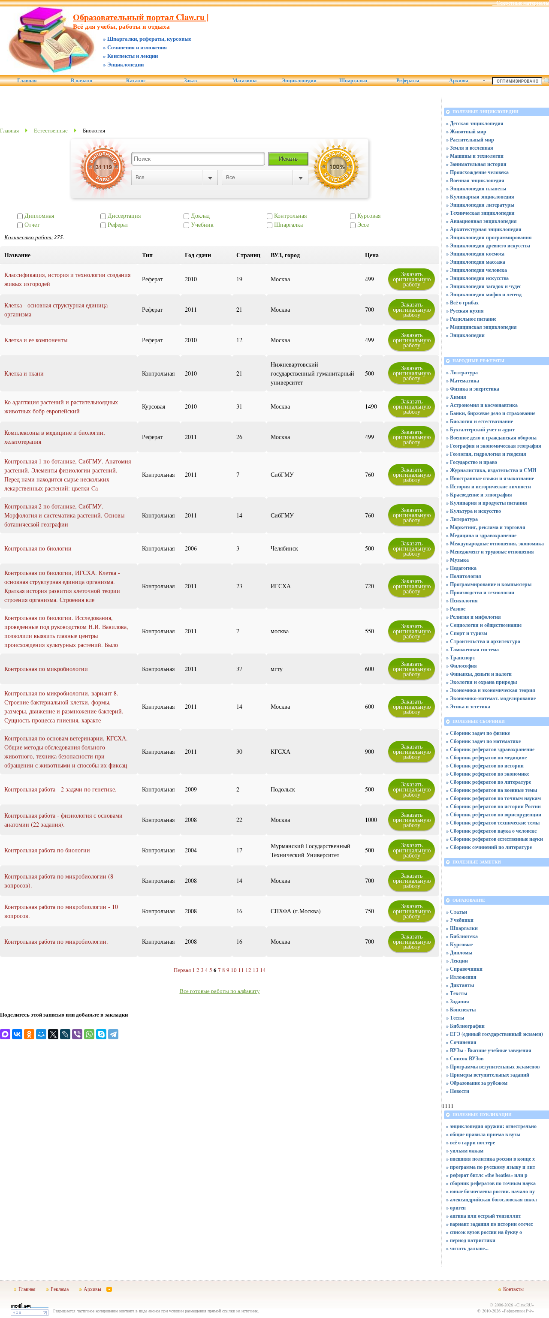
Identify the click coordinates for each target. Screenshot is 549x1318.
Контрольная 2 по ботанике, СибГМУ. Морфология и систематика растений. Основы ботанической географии (64, 515)
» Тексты (456, 993)
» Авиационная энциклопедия (481, 221)
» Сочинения (461, 1042)
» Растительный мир (470, 139)
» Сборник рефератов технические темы (493, 822)
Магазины (244, 81)
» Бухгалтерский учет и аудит (480, 429)
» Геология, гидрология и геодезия (486, 453)
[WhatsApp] (89, 1034)
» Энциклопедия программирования (489, 237)
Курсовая (368, 215)
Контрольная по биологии (38, 548)
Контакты (513, 1288)
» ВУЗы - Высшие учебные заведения (488, 1050)
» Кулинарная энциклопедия (480, 196)
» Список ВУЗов (464, 1058)
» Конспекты (461, 1009)
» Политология (463, 576)
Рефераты (407, 81)
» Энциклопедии (465, 335)
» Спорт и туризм (466, 633)
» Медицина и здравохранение (481, 535)
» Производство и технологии (480, 592)
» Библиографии (465, 1025)
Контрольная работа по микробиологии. (56, 941)
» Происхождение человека (477, 172)
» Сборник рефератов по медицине (486, 757)
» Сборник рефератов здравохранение (490, 749)
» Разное (455, 608)
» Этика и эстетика (468, 706)
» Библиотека (462, 936)
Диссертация (123, 215)
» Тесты (455, 1017)
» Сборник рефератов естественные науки (494, 839)
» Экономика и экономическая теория (490, 690)
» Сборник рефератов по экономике (487, 773)
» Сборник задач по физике (478, 733)
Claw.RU (524, 1305)
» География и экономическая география (493, 445)
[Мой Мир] (41, 1034)
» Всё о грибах (462, 302)
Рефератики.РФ (518, 1311)
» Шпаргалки (462, 928)
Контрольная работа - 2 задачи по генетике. (60, 789)
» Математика (462, 380)
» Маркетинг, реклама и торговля (485, 527)
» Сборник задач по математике (483, 741)
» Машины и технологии (475, 155)
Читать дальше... (469, 1248)
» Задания (457, 1001)
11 (241, 970)
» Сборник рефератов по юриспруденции (493, 814)
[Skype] (101, 1034)
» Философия (461, 665)
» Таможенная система (472, 649)
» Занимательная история (476, 164)
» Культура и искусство (473, 511)
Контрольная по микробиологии (46, 669)
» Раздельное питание (471, 318)
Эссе (362, 224)
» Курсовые (459, 944)
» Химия (456, 396)
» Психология (462, 600)
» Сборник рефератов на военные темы (491, 790)
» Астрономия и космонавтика (482, 405)
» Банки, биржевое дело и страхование (490, 413)
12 (248, 970)
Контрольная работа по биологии (47, 850)
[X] (53, 1034)
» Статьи (456, 911)
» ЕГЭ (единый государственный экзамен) (494, 1034)
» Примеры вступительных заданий (487, 1074)
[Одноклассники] (29, 1034)
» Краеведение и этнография (479, 494)
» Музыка (457, 559)
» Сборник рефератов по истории (485, 765)
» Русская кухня (465, 310)
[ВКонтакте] (17, 1034)
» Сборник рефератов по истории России (493, 806)
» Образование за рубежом (476, 1082)
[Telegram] (113, 1034)
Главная (27, 81)
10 (234, 970)
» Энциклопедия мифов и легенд (484, 294)
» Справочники (464, 968)
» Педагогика (461, 568)
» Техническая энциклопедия (480, 213)
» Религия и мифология (473, 616)
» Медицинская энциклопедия (481, 327)
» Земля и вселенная (469, 147)
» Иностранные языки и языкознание (490, 478)
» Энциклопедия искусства (477, 278)
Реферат (117, 224)
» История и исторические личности (488, 486)
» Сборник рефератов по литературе (488, 781)
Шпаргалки (353, 81)
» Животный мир (466, 131)
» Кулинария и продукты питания (486, 502)
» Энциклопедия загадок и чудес (483, 286)
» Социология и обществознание (484, 625)
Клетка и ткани (24, 373)
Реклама (60, 1288)
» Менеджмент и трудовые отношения (490, 551)
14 (263, 970)
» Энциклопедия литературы (480, 204)
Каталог (135, 81)
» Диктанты (460, 985)
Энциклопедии (299, 81)
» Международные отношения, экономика (495, 543)
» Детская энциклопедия (475, 123)
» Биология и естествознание (479, 421)
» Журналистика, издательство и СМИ (491, 470)
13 (256, 970)
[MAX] (5, 1034)
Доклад (199, 215)
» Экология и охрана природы (481, 682)
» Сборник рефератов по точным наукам (493, 798)
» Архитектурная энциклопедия (484, 229)
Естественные (51, 130)
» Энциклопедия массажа (475, 261)
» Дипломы (459, 952)
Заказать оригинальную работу (412, 279)
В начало (81, 81)
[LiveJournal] (65, 1034)
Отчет (31, 224)
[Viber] (77, 1034)
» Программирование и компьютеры (488, 584)
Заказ (190, 81)
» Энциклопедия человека (476, 270)
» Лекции (457, 960)
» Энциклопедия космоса (475, 253)
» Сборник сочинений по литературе (489, 847)
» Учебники (460, 920)
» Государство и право (471, 462)
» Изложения (461, 977)
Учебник (201, 224)
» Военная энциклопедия (475, 180)
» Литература (462, 372)
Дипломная (38, 215)
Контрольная (289, 215)
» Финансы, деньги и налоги (479, 673)
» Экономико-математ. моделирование (491, 698)
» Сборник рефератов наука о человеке (491, 830)
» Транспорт (460, 657)
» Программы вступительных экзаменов (493, 1066)
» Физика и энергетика (472, 388)
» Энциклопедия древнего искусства (488, 245)
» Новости (457, 1091)
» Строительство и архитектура (483, 641)
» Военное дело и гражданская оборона (491, 437)
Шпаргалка (287, 224)
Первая (182, 970)
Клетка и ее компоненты (35, 340)
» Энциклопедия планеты (476, 188)
